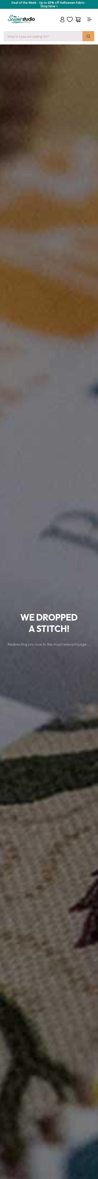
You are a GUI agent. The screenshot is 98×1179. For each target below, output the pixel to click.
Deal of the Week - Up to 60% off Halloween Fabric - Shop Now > (49, 4)
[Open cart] (78, 19)
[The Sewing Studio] (21, 25)
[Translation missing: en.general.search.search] (88, 36)
